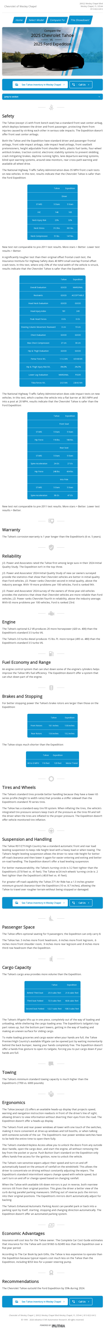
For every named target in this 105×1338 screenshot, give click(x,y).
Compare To (57, 20)
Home (19, 20)
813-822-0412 (97, 9)
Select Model (36, 20)
